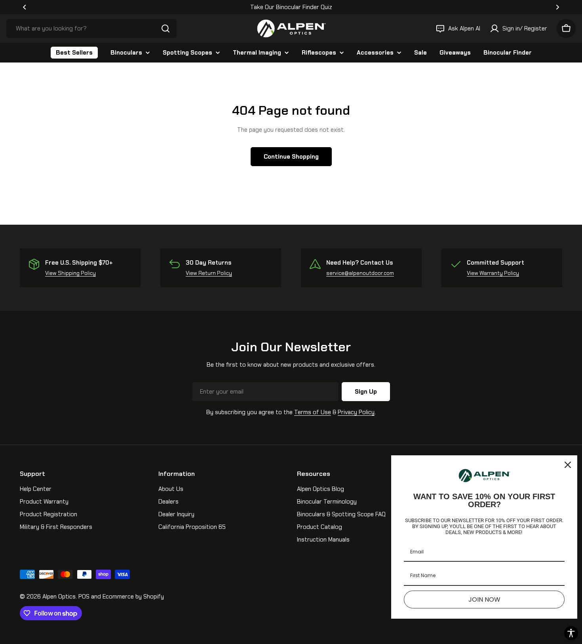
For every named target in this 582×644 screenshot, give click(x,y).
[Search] (165, 28)
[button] (24, 7)
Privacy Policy (356, 412)
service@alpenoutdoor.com (360, 273)
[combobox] (91, 28)
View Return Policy (209, 273)
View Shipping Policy (70, 273)
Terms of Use (312, 412)
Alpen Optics (59, 596)
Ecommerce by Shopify (133, 596)
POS (83, 596)
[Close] (567, 464)
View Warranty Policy (493, 273)
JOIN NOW (484, 599)
